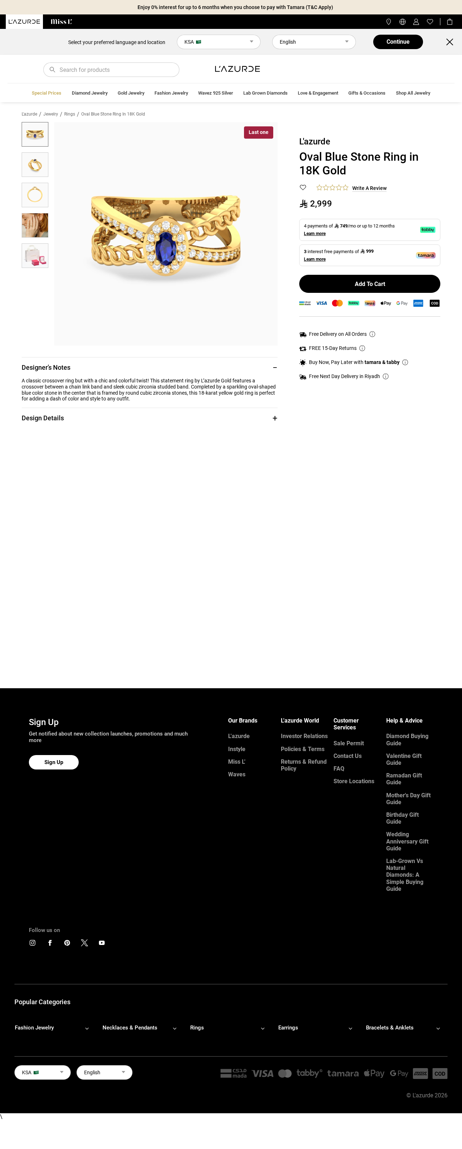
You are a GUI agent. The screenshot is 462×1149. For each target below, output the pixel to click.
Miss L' (236, 761)
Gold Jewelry (131, 93)
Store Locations (354, 781)
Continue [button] (398, 41)
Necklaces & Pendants (130, 1027)
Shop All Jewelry (413, 93)
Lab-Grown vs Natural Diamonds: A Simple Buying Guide (404, 875)
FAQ (339, 768)
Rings (69, 114)
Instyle (236, 749)
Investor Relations (304, 736)
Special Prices (46, 93)
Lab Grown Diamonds (265, 93)
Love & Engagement (318, 93)
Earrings (288, 1027)
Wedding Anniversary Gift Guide (407, 841)
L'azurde (29, 114)
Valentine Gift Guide (404, 759)
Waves (236, 774)
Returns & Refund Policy (304, 765)
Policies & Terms (302, 749)
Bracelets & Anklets (390, 1027)
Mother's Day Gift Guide (408, 799)
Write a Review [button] (369, 188)
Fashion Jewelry (171, 93)
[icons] (32, 944)
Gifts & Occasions (366, 93)
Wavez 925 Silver (215, 93)
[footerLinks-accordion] (55, 1028)
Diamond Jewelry (90, 93)
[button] (150, 367)
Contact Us (348, 756)
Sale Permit (349, 743)
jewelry (50, 114)
